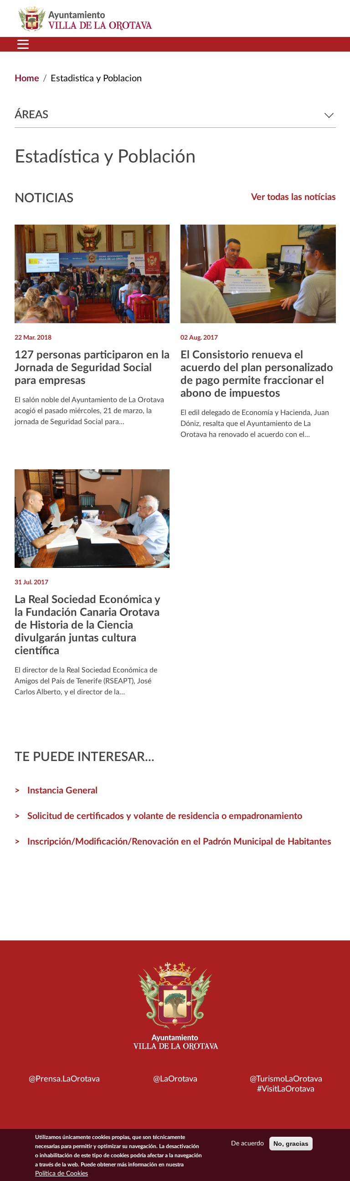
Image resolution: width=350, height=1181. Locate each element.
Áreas (31, 115)
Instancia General (62, 790)
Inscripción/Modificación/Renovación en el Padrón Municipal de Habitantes (179, 841)
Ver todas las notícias (293, 197)
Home (27, 78)
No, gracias (291, 1143)
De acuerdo (247, 1143)
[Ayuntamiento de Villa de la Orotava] (175, 1011)
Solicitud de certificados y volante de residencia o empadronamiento (164, 816)
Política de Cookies (61, 1174)
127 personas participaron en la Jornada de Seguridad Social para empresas (92, 368)
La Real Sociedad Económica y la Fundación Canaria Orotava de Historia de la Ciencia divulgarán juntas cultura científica (87, 625)
